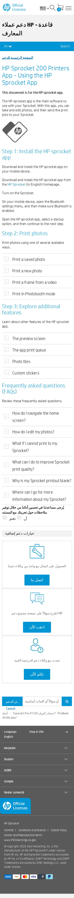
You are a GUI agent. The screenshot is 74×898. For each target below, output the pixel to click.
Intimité (9, 830)
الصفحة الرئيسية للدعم (17, 57)
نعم (12, 518)
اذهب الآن (37, 627)
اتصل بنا (37, 579)
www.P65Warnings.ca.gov (20, 840)
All (6, 46)
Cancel (10, 708)
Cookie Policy (59, 830)
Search (65, 46)
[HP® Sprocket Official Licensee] (14, 7)
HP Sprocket (16, 184)
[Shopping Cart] (60, 7)
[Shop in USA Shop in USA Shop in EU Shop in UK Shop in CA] (46, 8)
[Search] (52, 8)
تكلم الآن (37, 674)
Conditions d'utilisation (32, 830)
